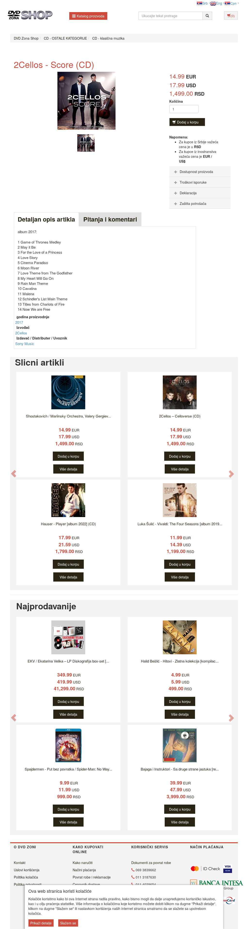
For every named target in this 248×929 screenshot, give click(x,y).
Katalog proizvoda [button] (90, 16)
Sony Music (24, 343)
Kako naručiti (83, 862)
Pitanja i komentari (110, 219)
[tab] (200, 171)
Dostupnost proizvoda (196, 171)
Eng (219, 3)
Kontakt (19, 862)
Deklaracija (188, 192)
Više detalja (68, 469)
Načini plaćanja (84, 869)
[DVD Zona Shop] (28, 16)
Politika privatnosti (27, 884)
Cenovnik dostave (86, 884)
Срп (233, 3)
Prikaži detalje (41, 923)
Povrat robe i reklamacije (92, 877)
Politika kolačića (26, 877)
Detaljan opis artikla (46, 219)
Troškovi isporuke (193, 182)
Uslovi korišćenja (26, 869)
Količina (176, 101)
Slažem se (68, 923)
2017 (19, 322)
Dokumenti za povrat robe (151, 862)
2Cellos (21, 332)
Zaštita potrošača (193, 203)
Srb (205, 3)
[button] (13, 473)
